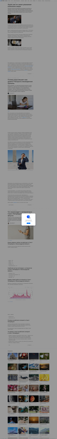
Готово (28, 223)
